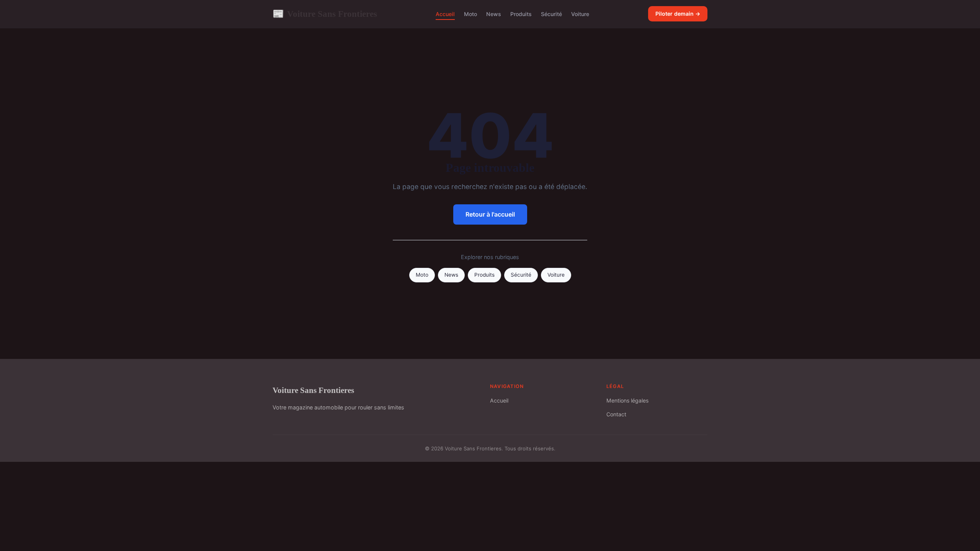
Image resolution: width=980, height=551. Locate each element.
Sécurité (551, 14)
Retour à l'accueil (490, 214)
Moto (470, 14)
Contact (616, 414)
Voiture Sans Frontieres (325, 14)
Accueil (445, 14)
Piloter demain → (677, 13)
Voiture (580, 14)
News (493, 14)
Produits (521, 14)
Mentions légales (627, 400)
